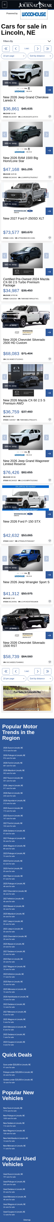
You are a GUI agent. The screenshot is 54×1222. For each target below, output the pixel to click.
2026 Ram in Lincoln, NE (13, 794)
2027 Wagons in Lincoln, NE (14, 968)
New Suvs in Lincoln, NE (12, 1109)
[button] (4, 74)
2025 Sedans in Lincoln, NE (14, 1035)
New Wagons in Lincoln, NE (14, 1132)
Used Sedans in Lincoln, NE (14, 1190)
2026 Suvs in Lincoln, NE (13, 749)
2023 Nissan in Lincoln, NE (13, 907)
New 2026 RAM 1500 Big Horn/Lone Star (20, 159)
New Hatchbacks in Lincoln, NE (15, 1139)
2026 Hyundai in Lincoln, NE (14, 802)
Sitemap (27, 1220)
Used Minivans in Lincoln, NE (14, 1198)
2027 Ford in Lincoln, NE (13, 824)
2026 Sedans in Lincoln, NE (14, 832)
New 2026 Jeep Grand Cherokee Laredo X (25, 99)
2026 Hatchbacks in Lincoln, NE (16, 998)
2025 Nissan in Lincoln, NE (13, 945)
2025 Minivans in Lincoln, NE (14, 990)
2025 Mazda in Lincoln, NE (14, 915)
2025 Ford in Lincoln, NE (13, 869)
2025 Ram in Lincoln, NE (13, 983)
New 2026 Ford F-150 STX (21, 521)
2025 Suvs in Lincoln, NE (13, 809)
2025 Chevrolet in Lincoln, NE (15, 937)
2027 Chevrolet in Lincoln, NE (15, 892)
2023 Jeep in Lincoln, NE (13, 930)
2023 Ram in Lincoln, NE (13, 960)
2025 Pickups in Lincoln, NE (14, 885)
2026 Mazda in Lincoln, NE (14, 771)
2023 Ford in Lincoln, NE (13, 862)
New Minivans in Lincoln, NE (14, 1147)
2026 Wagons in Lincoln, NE (14, 847)
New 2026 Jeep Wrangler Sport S (26, 582)
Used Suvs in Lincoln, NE (13, 1175)
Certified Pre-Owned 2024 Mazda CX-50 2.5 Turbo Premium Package (26, 282)
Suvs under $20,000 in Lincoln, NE (17, 1066)
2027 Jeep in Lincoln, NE (13, 922)
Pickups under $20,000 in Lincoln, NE (18, 1073)
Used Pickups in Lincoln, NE (14, 1183)
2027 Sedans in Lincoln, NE (14, 952)
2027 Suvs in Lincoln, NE (13, 779)
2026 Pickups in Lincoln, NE (14, 756)
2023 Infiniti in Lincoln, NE (13, 975)
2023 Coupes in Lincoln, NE (14, 1043)
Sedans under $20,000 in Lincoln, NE (18, 1081)
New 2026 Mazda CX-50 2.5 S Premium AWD (24, 402)
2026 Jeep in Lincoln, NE (13, 786)
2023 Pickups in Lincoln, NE (14, 854)
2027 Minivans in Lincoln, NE (14, 1013)
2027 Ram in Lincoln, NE (13, 877)
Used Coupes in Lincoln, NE (14, 1213)
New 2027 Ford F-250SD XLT (23, 218)
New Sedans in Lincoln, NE (14, 1124)
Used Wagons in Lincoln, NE (14, 1205)
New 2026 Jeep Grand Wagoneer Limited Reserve (26, 462)
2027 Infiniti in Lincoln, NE (13, 900)
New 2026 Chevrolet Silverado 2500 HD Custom (24, 341)
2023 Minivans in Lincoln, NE (14, 1028)
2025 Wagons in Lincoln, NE (14, 1020)
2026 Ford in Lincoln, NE (13, 764)
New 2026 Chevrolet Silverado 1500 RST (24, 644)
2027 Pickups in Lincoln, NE (14, 839)
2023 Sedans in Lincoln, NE (14, 1005)
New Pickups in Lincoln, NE (14, 1117)
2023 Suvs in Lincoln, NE (13, 817)
